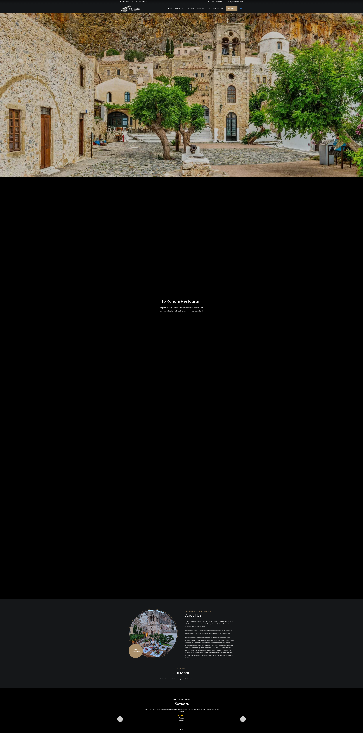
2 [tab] (181, 729)
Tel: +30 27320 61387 (216, 1)
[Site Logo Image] (130, 8)
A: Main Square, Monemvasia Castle (133, 1)
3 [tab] (182, 729)
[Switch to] (240, 8)
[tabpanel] (181, 715)
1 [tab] (179, 729)
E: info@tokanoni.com (234, 1)
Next (243, 719)
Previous (120, 719)
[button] (136, 651)
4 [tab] (184, 729)
